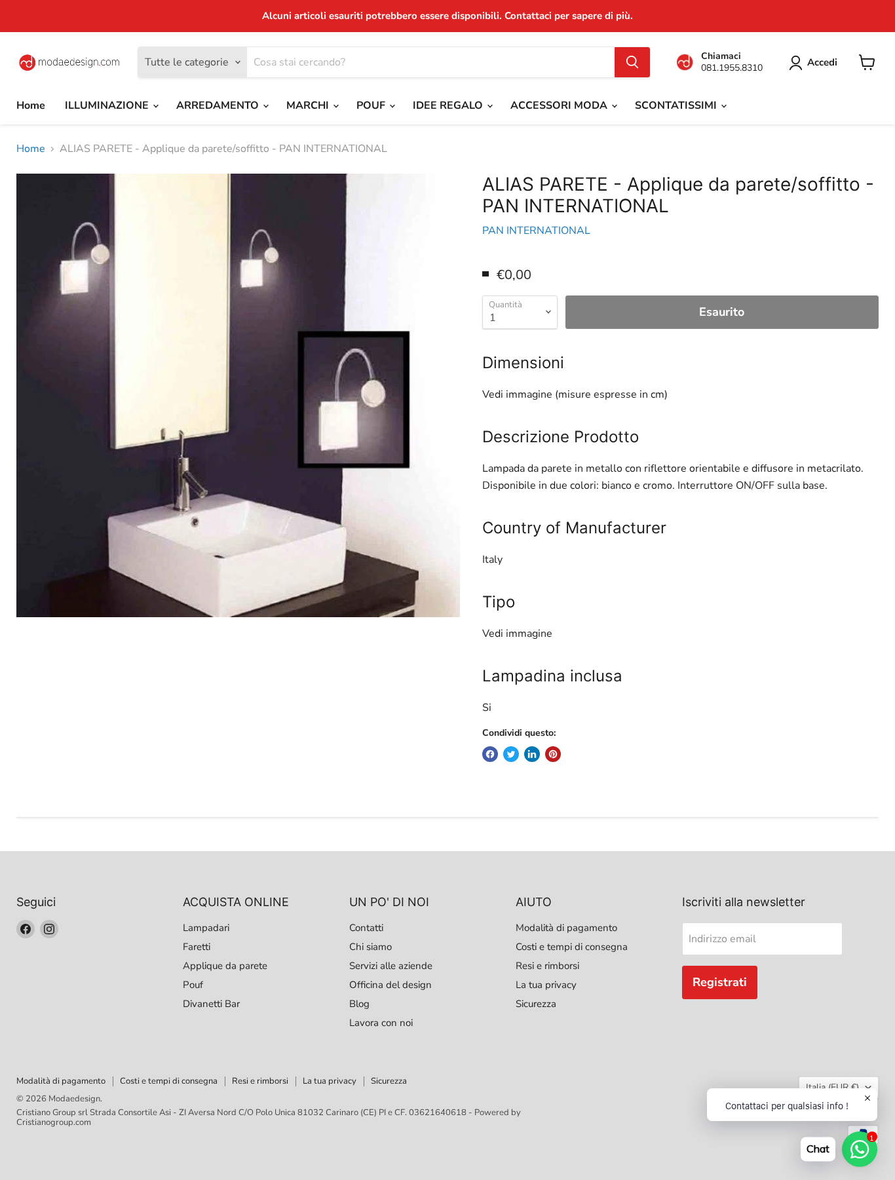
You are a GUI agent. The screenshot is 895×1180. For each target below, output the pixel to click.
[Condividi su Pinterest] (553, 754)
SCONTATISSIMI (677, 105)
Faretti (196, 946)
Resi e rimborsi (547, 965)
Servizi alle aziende (390, 965)
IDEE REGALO (449, 105)
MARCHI (309, 105)
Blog (359, 1003)
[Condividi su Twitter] (511, 754)
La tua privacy (546, 984)
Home (30, 105)
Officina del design (390, 984)
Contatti (366, 927)
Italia (832, 1087)
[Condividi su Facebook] (490, 754)
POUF (372, 105)
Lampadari (206, 927)
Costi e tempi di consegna (572, 946)
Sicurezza (536, 1003)
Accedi (822, 62)
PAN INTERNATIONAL (536, 230)
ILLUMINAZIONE (108, 105)
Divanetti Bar (211, 1003)
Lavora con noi (381, 1022)
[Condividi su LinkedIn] (532, 754)
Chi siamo (370, 946)
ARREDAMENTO (218, 105)
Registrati (720, 982)
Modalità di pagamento (566, 927)
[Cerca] (632, 62)
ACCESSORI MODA (560, 105)
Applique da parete (225, 965)
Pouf (193, 984)
